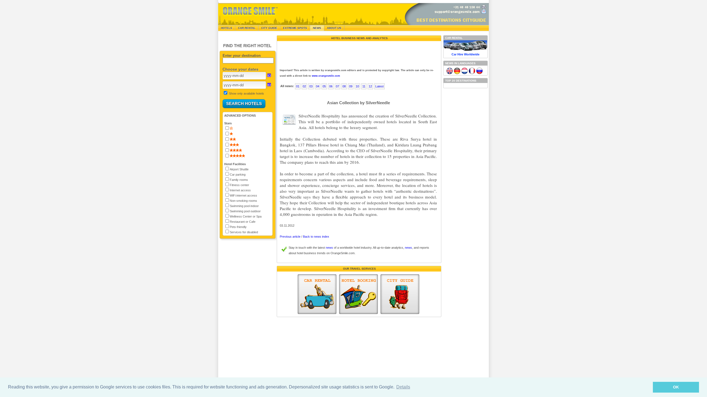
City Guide (269, 27)
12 (370, 86)
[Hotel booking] (358, 294)
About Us (334, 27)
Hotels (226, 27)
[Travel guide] (400, 294)
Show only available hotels (246, 93)
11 (363, 86)
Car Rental (246, 27)
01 (297, 86)
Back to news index (316, 236)
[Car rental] (317, 294)
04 (317, 86)
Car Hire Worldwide (465, 54)
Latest (379, 86)
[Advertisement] (358, 53)
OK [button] (676, 387)
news (329, 247)
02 (304, 86)
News (317, 27)
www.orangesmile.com (326, 75)
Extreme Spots (295, 27)
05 (324, 86)
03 (311, 86)
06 (331, 86)
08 (344, 86)
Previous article (290, 236)
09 (350, 86)
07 (337, 86)
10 (357, 86)
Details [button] (403, 387)
